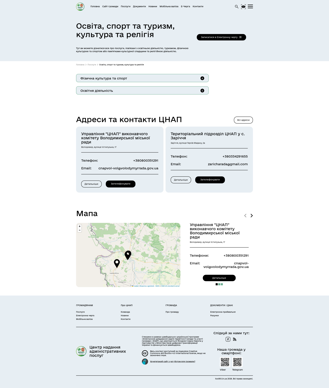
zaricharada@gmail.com (228, 164)
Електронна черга (85, 316)
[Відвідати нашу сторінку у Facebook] (228, 339)
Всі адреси (243, 120)
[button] (128, 255)
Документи (139, 6)
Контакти (198, 6)
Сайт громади (110, 6)
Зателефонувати (120, 183)
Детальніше (91, 184)
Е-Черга (185, 6)
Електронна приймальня (223, 312)
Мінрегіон (143, 286)
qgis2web (150, 286)
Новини (152, 6)
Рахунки (214, 316)
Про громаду (172, 312)
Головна (95, 6)
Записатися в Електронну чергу (219, 37)
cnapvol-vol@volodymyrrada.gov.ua (128, 168)
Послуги (125, 6)
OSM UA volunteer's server (170, 286)
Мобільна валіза (169, 6)
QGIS (157, 286)
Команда (125, 312)
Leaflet (135, 286)
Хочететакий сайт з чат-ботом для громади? (172, 362)
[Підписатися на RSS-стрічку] (234, 339)
